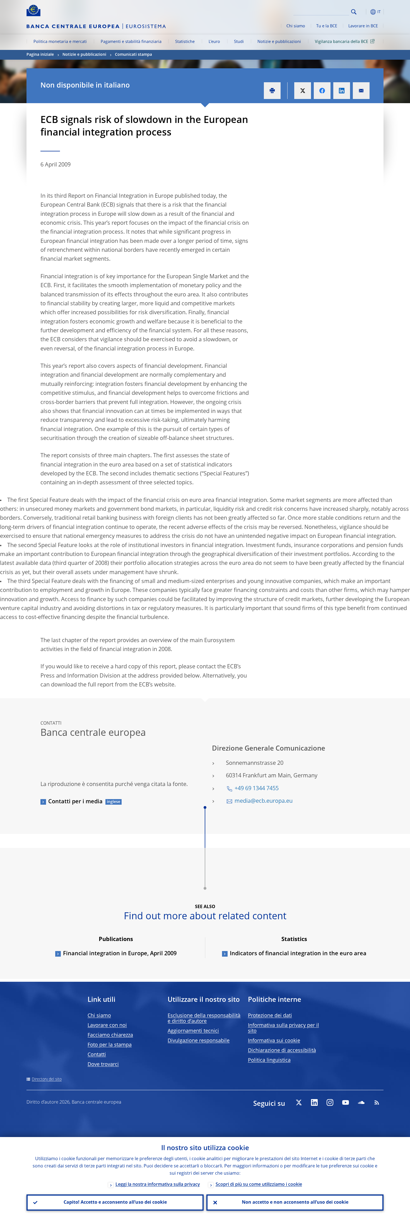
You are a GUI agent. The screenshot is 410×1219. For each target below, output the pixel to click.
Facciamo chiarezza (110, 1035)
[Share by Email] (361, 90)
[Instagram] (330, 1102)
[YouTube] (345, 1102)
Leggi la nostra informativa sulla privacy (157, 1184)
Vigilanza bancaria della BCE (341, 42)
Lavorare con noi (107, 1025)
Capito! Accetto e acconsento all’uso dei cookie (115, 1202)
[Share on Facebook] (322, 90)
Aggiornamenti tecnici (193, 1031)
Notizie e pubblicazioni (279, 42)
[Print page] (272, 90)
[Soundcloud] (361, 1102)
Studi (239, 42)
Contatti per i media (75, 802)
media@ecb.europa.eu (264, 801)
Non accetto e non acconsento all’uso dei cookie (295, 1202)
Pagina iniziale (40, 55)
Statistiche (185, 42)
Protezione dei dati (270, 1015)
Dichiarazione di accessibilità (282, 1050)
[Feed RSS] (377, 1102)
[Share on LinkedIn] (341, 90)
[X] (298, 1102)
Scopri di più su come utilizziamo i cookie (259, 1184)
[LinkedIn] (314, 1102)
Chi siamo (295, 26)
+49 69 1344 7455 (257, 789)
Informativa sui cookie (274, 1040)
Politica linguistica (269, 1060)
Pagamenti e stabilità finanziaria (131, 42)
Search (353, 12)
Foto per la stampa (110, 1045)
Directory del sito (47, 1079)
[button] (364, 11)
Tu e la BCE (326, 26)
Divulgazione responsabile (199, 1040)
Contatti (97, 1054)
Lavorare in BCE (363, 26)
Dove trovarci (103, 1064)
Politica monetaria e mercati (60, 42)
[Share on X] (302, 90)
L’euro (214, 42)
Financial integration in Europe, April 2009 (120, 954)
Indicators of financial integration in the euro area (298, 954)
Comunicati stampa (133, 55)
